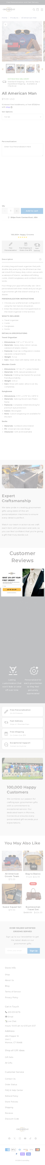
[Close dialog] (42, 570)
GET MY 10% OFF (11, 589)
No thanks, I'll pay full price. (12, 592)
